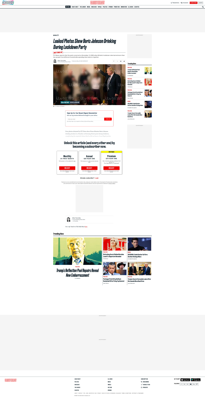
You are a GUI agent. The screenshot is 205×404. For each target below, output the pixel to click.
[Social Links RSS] (194, 384)
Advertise (91, 393)
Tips (84, 393)
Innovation (124, 7)
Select (67, 168)
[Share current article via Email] (120, 61)
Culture (110, 387)
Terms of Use (83, 121)
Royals (100, 7)
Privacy (99, 393)
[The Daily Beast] (97, 2)
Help (95, 393)
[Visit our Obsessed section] (13, 2)
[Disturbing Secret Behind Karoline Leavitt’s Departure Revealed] (148, 85)
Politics (105, 7)
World (109, 384)
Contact (80, 393)
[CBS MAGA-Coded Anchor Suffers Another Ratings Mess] (148, 107)
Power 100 (117, 7)
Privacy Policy (90, 121)
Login (96, 178)
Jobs (87, 393)
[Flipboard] (197, 384)
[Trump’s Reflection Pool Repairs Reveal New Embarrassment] (148, 73)
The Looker (83, 7)
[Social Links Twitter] (184, 384)
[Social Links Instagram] (187, 384)
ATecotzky (75, 221)
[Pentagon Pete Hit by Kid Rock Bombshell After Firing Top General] (148, 96)
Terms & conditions (126, 393)
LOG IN (200, 2)
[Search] (203, 7)
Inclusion (118, 393)
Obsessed (94, 7)
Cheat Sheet (75, 7)
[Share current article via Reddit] (124, 61)
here (86, 226)
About (76, 393)
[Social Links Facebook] (181, 384)
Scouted (136, 7)
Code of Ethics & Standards (109, 393)
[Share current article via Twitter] (117, 61)
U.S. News (130, 7)
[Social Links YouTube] (190, 384)
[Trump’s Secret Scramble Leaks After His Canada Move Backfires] (148, 117)
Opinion (111, 7)
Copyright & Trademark (138, 393)
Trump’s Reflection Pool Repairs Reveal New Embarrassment (77, 273)
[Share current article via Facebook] (113, 61)
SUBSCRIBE (193, 2)
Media (88, 7)
